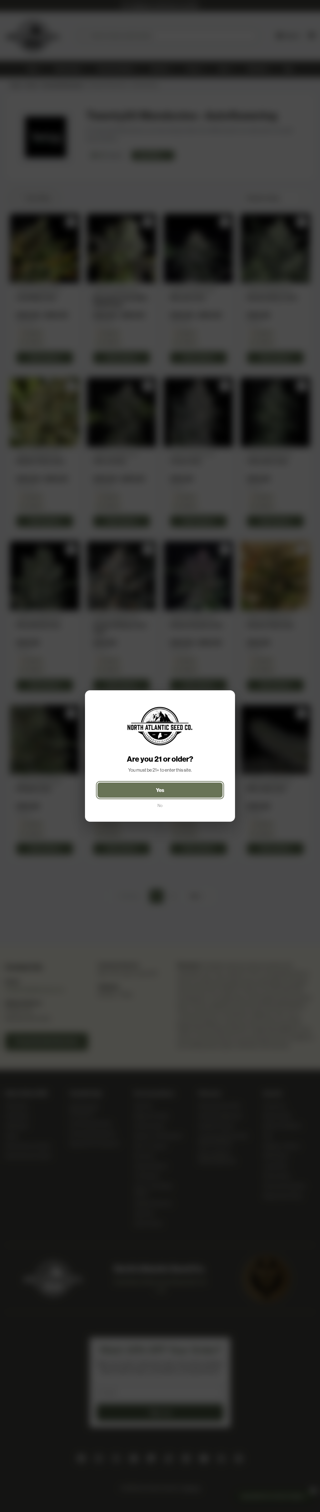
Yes (160, 790)
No (160, 805)
